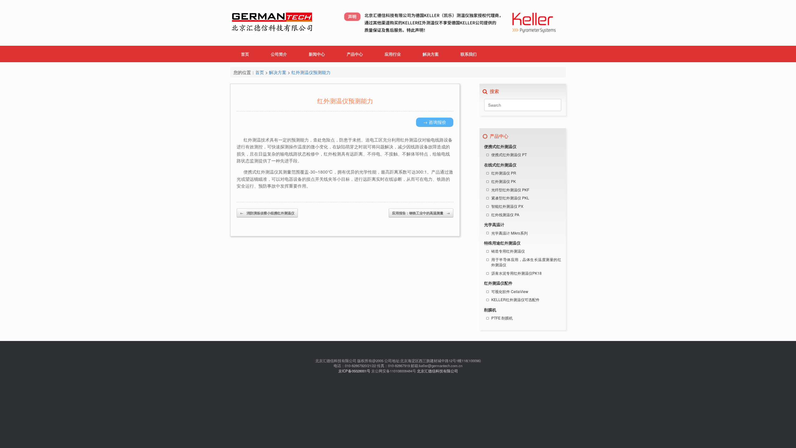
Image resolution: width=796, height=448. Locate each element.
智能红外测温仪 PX (507, 206)
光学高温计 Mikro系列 (509, 233)
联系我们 (468, 54)
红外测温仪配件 (498, 283)
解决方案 (431, 54)
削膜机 (490, 310)
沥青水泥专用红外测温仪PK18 (516, 273)
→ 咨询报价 (434, 122)
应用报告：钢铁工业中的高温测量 (421, 213)
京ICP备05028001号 (354, 370)
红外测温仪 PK (503, 181)
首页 (245, 54)
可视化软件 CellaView (509, 291)
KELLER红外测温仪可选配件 (515, 299)
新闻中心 (317, 54)
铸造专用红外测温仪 (508, 251)
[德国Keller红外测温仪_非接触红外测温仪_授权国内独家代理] (272, 23)
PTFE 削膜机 (502, 317)
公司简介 (279, 54)
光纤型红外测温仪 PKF (510, 189)
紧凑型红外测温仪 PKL (510, 197)
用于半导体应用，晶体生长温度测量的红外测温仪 (526, 262)
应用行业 (393, 54)
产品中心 (355, 54)
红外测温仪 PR (503, 172)
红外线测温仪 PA (505, 214)
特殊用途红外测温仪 (502, 243)
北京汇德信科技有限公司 (437, 370)
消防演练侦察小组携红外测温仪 (267, 213)
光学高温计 (494, 224)
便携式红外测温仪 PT (509, 154)
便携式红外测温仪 (500, 146)
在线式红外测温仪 (500, 165)
